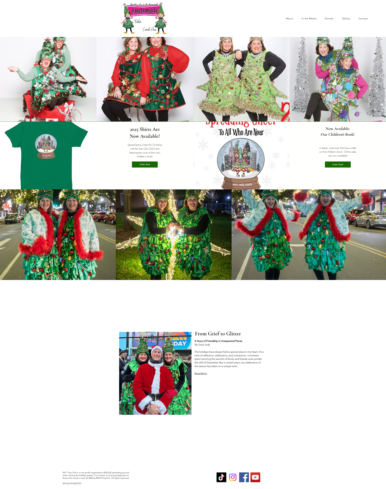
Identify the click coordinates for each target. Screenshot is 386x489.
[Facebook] (366, 8)
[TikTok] (221, 477)
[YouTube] (255, 477)
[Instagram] (372, 8)
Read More (201, 373)
